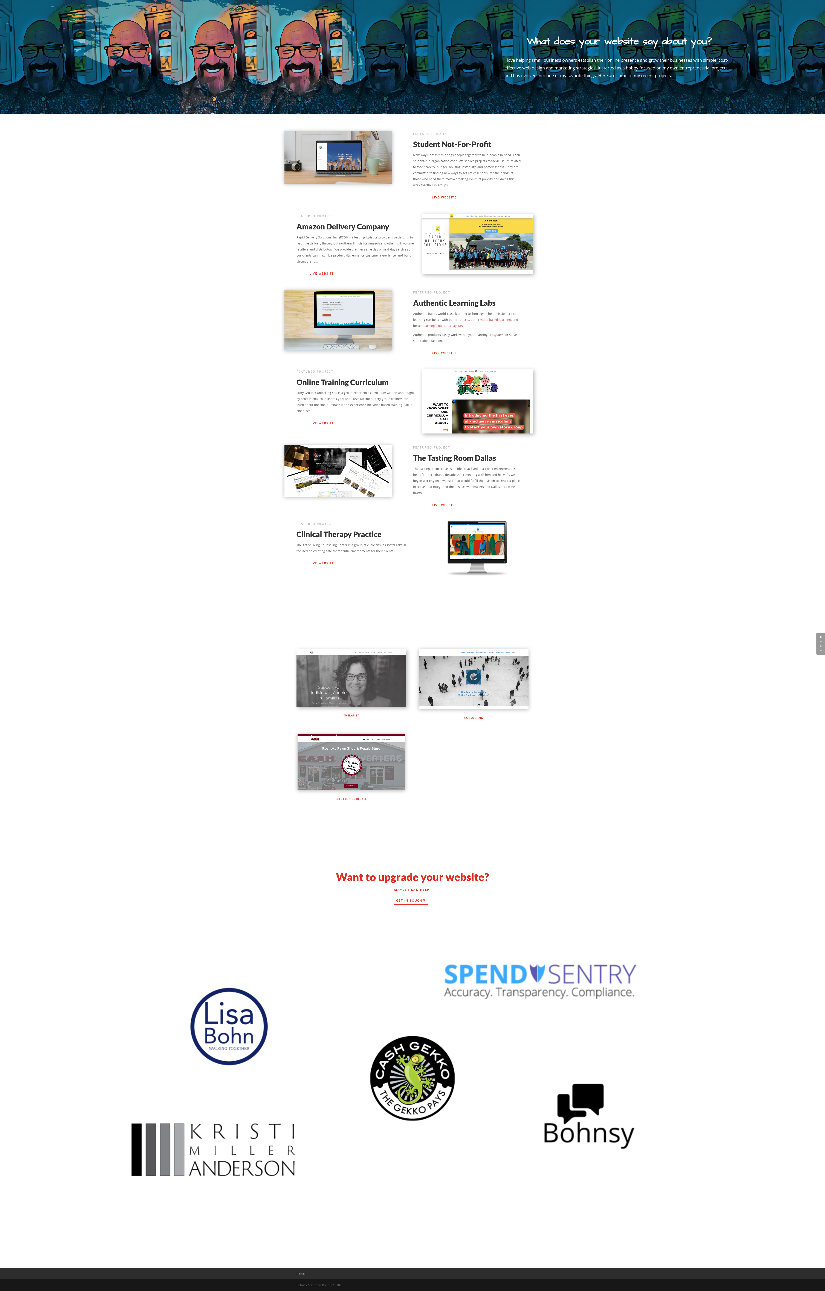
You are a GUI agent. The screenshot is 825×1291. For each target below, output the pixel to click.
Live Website (444, 197)
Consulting (473, 718)
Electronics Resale (351, 799)
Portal (301, 1274)
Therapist (351, 715)
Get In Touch (409, 900)
